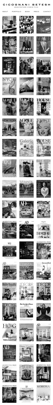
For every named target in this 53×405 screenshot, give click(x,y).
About (5, 11)
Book (27, 11)
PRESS (36, 11)
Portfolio (16, 11)
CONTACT (47, 11)
